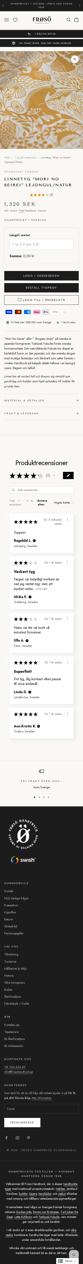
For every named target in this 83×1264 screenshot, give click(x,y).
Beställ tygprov (41, 288)
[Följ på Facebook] (6, 1138)
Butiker (8, 990)
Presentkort (11, 905)
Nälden (60, 1189)
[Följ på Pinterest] (28, 1138)
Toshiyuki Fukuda (21, 171)
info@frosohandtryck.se (18, 1072)
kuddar (23, 1194)
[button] (53, 475)
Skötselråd (10, 926)
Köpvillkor (10, 912)
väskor (62, 1194)
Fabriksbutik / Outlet (16, 1004)
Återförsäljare (12, 997)
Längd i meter (20, 235)
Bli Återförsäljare (14, 1039)
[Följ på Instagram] (17, 1138)
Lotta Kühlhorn (23, 1217)
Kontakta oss (11, 1025)
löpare (33, 1194)
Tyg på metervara (25, 157)
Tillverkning (11, 954)
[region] (41, 779)
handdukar (45, 1194)
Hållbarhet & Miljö (15, 968)
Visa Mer (41, 588)
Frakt (21, 211)
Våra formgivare (14, 982)
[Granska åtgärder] (67, 519)
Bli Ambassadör (13, 1046)
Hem (7, 157)
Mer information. (42, 1098)
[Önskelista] (15, 20)
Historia (9, 975)
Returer (8, 919)
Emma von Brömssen (46, 1212)
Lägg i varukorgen (41, 276)
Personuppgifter (14, 933)
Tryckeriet (10, 961)
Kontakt (8, 891)
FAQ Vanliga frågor (16, 898)
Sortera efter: (42, 502)
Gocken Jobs (23, 1212)
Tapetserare (11, 1032)
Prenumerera (22, 1122)
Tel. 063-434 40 (14, 1067)
